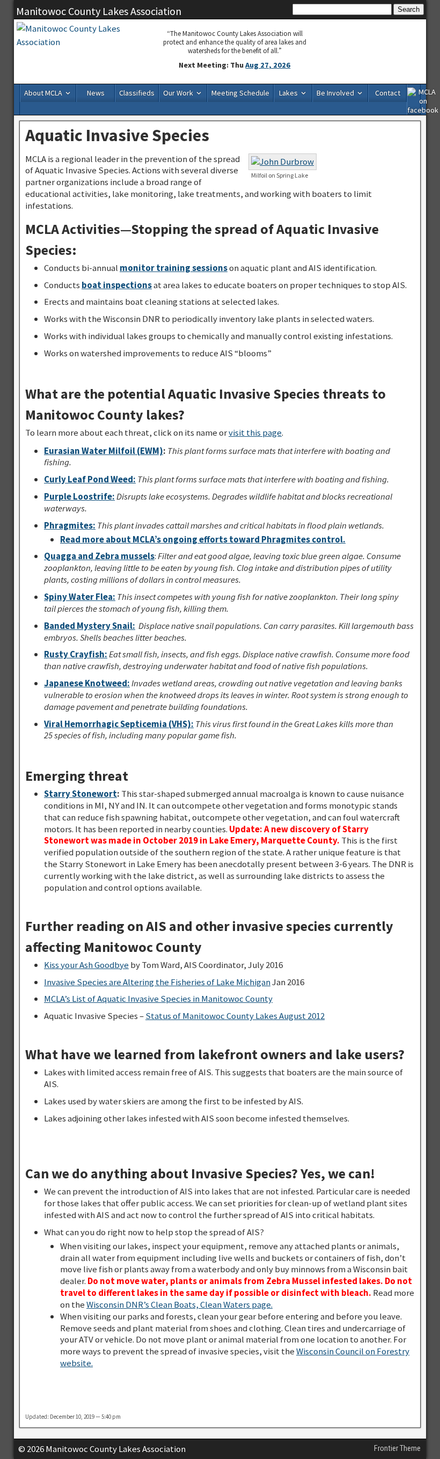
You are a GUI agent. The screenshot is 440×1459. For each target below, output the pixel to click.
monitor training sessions (174, 268)
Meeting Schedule (240, 93)
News (96, 93)
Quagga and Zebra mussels (99, 556)
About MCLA (43, 93)
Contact (387, 93)
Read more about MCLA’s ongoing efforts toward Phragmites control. (203, 539)
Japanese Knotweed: (87, 683)
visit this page (255, 432)
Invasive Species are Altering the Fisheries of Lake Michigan (157, 982)
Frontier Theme (397, 1448)
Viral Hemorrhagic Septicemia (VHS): (119, 724)
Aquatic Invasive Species (117, 135)
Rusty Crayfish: (75, 654)
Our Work (178, 93)
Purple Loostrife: (79, 496)
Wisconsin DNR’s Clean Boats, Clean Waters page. (179, 1304)
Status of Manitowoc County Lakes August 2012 (235, 1016)
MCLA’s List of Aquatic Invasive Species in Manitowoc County (158, 999)
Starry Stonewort (80, 794)
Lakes (288, 93)
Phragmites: (70, 525)
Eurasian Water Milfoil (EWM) (103, 451)
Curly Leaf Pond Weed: (90, 479)
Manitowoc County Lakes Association (98, 11)
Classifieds (137, 93)
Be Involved (335, 93)
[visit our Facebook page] (414, 99)
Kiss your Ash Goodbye (86, 965)
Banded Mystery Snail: (89, 626)
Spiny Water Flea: (79, 597)
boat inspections (117, 285)
